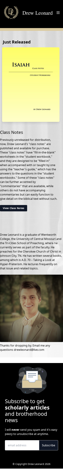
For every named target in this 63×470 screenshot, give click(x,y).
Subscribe (48, 445)
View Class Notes (13, 208)
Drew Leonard (37, 12)
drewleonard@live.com (29, 350)
